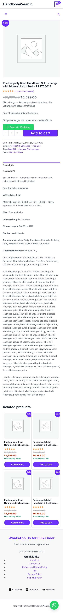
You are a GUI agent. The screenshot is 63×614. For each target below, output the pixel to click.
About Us (34, 560)
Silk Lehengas (33, 149)
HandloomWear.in (17, 4)
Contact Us (34, 563)
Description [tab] (9, 165)
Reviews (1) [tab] (9, 171)
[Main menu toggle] (6, 14)
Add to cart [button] (17, 464)
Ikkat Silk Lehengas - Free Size (26, 146)
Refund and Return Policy (34, 567)
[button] (58, 14)
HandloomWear (16, 152)
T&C (35, 570)
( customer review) (24, 91)
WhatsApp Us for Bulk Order (31, 538)
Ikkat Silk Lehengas (17, 149)
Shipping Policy (34, 577)
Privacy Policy (34, 574)
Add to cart (40, 133)
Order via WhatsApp (20, 127)
